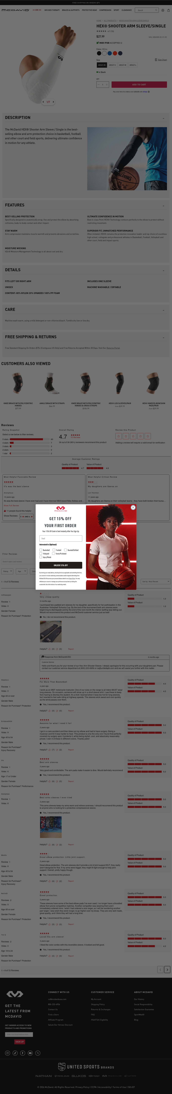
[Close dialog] (133, 507)
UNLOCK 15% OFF (61, 565)
